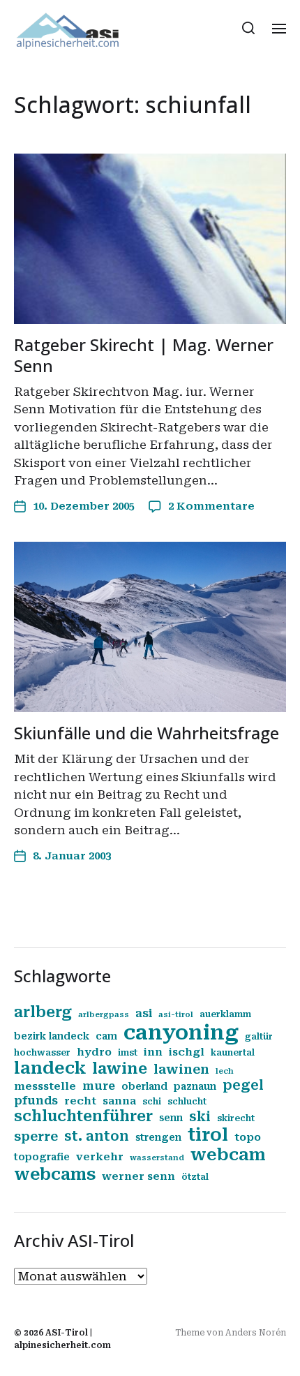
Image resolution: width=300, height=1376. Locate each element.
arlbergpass (103, 1014)
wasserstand (157, 1157)
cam (106, 1036)
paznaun (195, 1086)
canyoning (181, 1032)
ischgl (186, 1052)
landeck (50, 1068)
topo (247, 1137)
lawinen (181, 1069)
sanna (119, 1101)
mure (98, 1086)
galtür (259, 1037)
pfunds (36, 1100)
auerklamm (225, 1014)
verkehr (99, 1157)
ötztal (195, 1177)
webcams (55, 1174)
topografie (42, 1156)
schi (151, 1102)
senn (171, 1117)
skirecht (236, 1118)
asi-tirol (175, 1014)
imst (127, 1053)
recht (80, 1101)
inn (153, 1052)
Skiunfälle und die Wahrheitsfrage (146, 732)
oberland (144, 1086)
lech (225, 1071)
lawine (119, 1068)
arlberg (43, 1012)
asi (143, 1013)
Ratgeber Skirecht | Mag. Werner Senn (143, 355)
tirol (208, 1135)
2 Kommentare (211, 506)
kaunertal (233, 1053)
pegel (243, 1085)
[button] (249, 28)
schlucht (187, 1102)
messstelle (45, 1086)
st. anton (96, 1136)
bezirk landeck (51, 1036)
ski (200, 1117)
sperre (36, 1136)
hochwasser (42, 1053)
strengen (158, 1137)
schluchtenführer (83, 1116)
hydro (94, 1052)
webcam (228, 1154)
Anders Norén (255, 1333)
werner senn (138, 1176)
